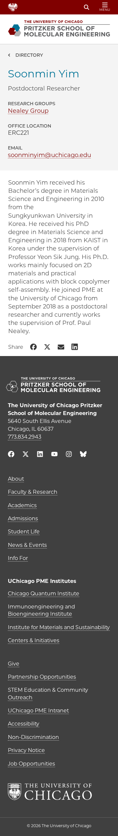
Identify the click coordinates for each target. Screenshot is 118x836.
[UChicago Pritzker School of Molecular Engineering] (59, 385)
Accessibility (23, 724)
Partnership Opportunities (42, 677)
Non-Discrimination (33, 737)
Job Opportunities (31, 764)
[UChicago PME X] (25, 455)
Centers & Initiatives (33, 640)
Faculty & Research (32, 492)
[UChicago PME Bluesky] (83, 455)
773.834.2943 (24, 437)
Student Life (24, 531)
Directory (29, 55)
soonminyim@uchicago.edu (49, 155)
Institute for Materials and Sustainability (59, 627)
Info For (18, 558)
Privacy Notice (26, 750)
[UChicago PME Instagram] (69, 455)
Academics (22, 505)
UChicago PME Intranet (38, 710)
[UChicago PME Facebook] (11, 455)
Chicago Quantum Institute (43, 593)
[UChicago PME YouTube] (54, 455)
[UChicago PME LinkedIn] (40, 455)
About (16, 479)
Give (13, 664)
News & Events (27, 545)
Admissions (23, 518)
